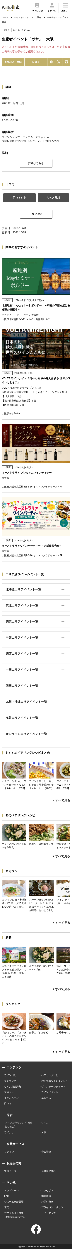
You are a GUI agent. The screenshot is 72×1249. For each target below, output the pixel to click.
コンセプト (47, 1190)
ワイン (45, 1122)
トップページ (11, 1190)
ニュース (46, 1097)
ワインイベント (49, 1092)
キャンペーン (11, 1097)
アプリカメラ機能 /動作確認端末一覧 (14, 1215)
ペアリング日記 (49, 1075)
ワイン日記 (10, 1075)
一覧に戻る (36, 213)
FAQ (6, 1196)
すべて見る (62, 800)
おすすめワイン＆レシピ (54, 1080)
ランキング (10, 1080)
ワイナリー (10, 1132)
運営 (6, 1207)
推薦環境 (46, 1196)
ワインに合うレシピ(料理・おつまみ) (19, 1124)
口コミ (36, 61)
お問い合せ (47, 1201)
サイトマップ (48, 1213)
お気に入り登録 (13, 61)
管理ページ (10, 1171)
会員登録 (46, 1151)
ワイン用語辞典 (12, 1086)
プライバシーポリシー (53, 1207)
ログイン (9, 1151)
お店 (43, 1132)
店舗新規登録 (48, 1171)
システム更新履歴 (13, 1201)
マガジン (9, 1092)
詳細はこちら (36, 163)
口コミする (19, 197)
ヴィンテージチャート (53, 1086)
